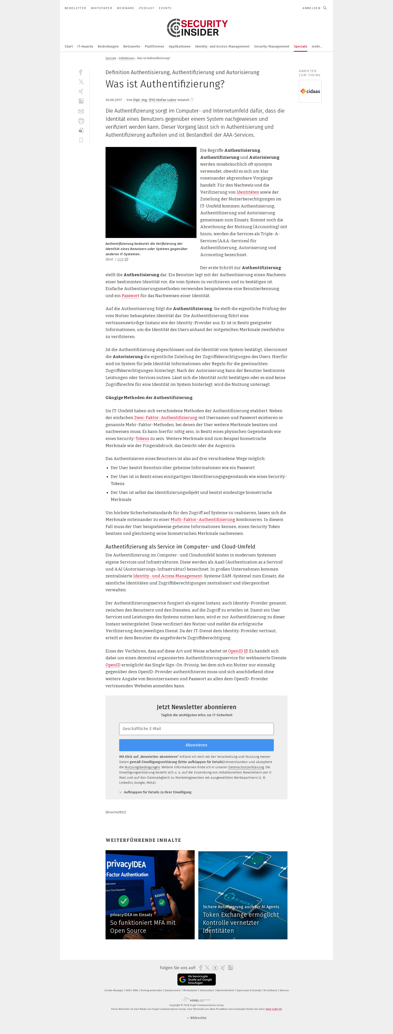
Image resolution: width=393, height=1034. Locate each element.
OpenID (235, 651)
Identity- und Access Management (167, 576)
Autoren (284, 990)
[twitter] (81, 81)
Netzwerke (131, 46)
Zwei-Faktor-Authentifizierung (165, 417)
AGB (128, 990)
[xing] (81, 91)
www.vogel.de (274, 1009)
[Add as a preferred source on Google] (196, 979)
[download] (81, 130)
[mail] (81, 111)
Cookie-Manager (114, 990)
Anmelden (311, 8)
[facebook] (81, 72)
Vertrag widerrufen (152, 990)
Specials (300, 46)
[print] (81, 121)
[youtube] (214, 968)
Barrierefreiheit (226, 990)
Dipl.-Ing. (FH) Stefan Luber (154, 100)
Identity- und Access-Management (222, 46)
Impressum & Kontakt (249, 990)
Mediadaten (190, 990)
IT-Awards (85, 46)
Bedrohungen (108, 46)
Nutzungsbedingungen (142, 767)
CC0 (120, 259)
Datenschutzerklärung (246, 767)
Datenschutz (207, 990)
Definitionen (126, 58)
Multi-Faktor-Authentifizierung (203, 519)
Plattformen (154, 46)
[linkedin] (81, 101)
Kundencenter (173, 990)
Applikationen (180, 46)
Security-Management (271, 46)
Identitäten (248, 192)
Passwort (130, 295)
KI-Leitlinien (271, 990)
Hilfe (136, 990)
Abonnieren (196, 745)
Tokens (142, 438)
